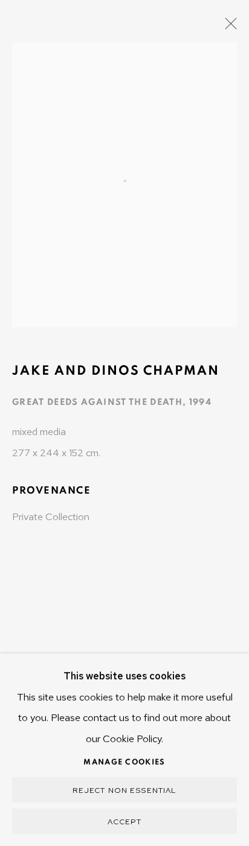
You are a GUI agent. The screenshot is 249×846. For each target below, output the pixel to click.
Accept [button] (125, 821)
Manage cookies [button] (124, 762)
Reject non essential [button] (125, 790)
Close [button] (228, 27)
